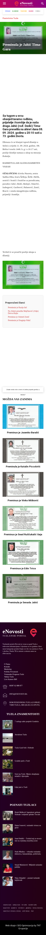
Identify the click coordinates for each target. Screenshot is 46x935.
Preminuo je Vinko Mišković (23, 500)
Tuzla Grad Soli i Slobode (24, 748)
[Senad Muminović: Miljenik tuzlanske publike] (8, 868)
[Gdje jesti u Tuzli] (8, 790)
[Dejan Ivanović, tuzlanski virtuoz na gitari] (8, 828)
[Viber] (19, 58)
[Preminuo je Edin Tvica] (23, 552)
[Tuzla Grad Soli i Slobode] (8, 751)
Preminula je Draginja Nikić (19, 320)
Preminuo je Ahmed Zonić (18, 317)
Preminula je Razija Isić (17, 307)
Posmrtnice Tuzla (10, 18)
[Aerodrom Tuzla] (8, 738)
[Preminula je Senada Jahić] (23, 586)
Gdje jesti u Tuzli (21, 787)
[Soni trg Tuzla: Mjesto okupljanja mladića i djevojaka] (8, 777)
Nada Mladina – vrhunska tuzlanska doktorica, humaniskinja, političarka (28, 853)
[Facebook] (8, 58)
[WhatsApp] (25, 58)
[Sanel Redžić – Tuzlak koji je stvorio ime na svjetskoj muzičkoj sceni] (8, 841)
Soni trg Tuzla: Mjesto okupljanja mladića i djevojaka (27, 775)
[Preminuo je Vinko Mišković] (23, 484)
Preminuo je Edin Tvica (23, 568)
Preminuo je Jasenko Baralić (23, 432)
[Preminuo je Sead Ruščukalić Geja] (23, 518)
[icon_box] (12, 687)
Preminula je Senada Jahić (23, 602)
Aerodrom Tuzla (21, 735)
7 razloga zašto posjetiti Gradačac (27, 721)
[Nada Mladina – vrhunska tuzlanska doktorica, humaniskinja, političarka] (8, 855)
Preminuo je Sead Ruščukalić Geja (23, 534)
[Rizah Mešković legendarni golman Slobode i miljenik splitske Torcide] (8, 815)
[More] (37, 58)
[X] (14, 58)
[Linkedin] (31, 58)
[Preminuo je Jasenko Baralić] (23, 416)
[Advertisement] (23, 86)
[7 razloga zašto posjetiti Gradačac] (8, 724)
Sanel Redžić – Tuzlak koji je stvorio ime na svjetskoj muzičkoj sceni (28, 840)
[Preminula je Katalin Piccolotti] (23, 450)
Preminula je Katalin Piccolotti (23, 466)
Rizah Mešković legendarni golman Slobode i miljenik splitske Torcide (27, 813)
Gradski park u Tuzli (22, 761)
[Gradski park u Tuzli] (8, 764)
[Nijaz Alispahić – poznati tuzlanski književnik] (8, 881)
